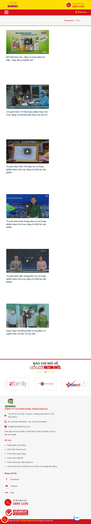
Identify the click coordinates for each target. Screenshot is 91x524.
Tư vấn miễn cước (78, 4)
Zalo (12, 492)
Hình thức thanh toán (16, 449)
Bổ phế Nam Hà (12, 4)
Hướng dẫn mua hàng (16, 445)
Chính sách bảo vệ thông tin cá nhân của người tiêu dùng (32, 466)
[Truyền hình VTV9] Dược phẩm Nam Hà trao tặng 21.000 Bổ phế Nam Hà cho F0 (26, 113)
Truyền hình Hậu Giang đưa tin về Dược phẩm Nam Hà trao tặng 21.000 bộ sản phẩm (26, 279)
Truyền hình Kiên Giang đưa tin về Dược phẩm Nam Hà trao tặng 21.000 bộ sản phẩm (26, 224)
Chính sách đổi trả (15, 458)
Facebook (14, 479)
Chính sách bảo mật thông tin (20, 462)
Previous (7, 383)
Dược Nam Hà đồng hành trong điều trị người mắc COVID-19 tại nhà (26, 332)
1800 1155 (78, 6)
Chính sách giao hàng (16, 453)
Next (84, 383)
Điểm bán (82, 12)
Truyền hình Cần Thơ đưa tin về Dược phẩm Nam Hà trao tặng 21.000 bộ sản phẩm (26, 169)
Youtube (13, 486)
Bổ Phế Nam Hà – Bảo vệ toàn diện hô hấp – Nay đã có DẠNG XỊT (25, 58)
